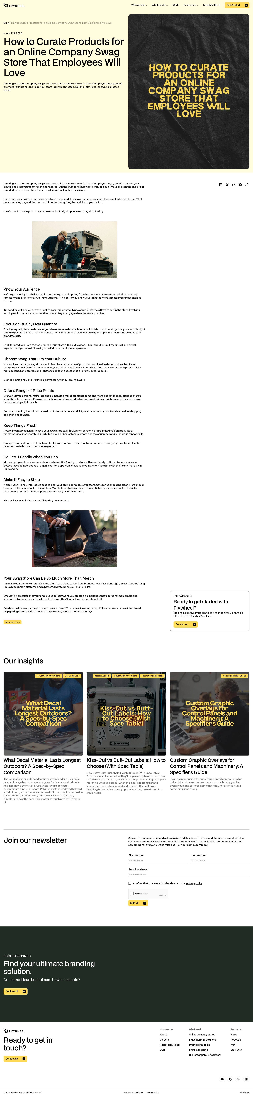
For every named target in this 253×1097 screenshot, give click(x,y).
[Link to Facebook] (230, 1079)
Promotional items (199, 1045)
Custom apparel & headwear (205, 1055)
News (233, 1035)
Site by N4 (244, 1092)
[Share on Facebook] (240, 184)
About (163, 1035)
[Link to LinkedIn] (246, 1079)
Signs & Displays (198, 1050)
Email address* (138, 869)
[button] (139, 5)
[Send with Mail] (234, 184)
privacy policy (194, 883)
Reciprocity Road (170, 1045)
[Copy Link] (247, 184)
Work (233, 1045)
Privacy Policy (153, 1092)
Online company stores (202, 1035)
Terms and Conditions (133, 1092)
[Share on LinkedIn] (220, 184)
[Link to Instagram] (238, 1079)
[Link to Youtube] (222, 1079)
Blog (6, 23)
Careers (164, 1040)
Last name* (198, 855)
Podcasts (235, 1040)
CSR (162, 1050)
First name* (136, 855)
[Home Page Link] (14, 5)
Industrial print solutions (202, 1040)
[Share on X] (227, 184)
